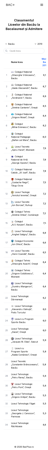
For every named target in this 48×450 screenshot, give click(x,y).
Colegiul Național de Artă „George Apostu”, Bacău (23, 159)
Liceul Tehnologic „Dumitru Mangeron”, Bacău (22, 286)
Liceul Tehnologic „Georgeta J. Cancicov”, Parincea (23, 413)
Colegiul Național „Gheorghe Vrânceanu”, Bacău (23, 75)
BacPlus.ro (28, 446)
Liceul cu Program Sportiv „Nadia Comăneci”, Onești (24, 351)
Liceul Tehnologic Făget (23, 403)
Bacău (11, 44)
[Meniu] (41, 4)
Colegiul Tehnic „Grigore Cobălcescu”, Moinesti (22, 273)
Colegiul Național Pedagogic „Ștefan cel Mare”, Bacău (24, 136)
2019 (39, 44)
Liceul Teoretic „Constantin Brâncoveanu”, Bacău (25, 364)
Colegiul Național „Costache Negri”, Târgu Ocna (21, 182)
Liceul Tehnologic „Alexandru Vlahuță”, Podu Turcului (22, 309)
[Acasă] (10, 4)
